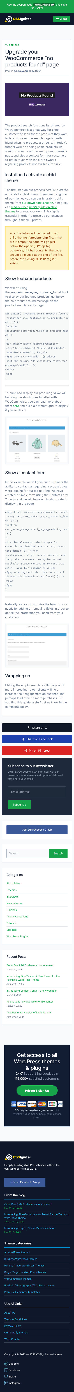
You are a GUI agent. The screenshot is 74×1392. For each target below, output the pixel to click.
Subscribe (19, 804)
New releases (14, 903)
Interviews (12, 896)
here (16, 406)
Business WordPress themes (20, 1258)
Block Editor (13, 883)
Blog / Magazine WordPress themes (25, 1272)
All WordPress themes (17, 1252)
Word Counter (12, 1339)
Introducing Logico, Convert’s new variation (31, 990)
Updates (11, 929)
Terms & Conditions (15, 1319)
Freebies (11, 889)
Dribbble (14, 1363)
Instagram (14, 1382)
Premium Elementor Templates (22, 1292)
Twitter (13, 1376)
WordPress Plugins (17, 936)
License (57, 1354)
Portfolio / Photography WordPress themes (29, 1285)
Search (58, 853)
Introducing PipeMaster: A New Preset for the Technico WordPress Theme (33, 978)
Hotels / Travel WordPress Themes (24, 1265)
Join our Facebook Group (37, 829)
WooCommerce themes (17, 1278)
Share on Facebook (39, 739)
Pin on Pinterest (39, 750)
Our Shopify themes (16, 1332)
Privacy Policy (12, 1325)
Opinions (11, 909)
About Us (9, 1312)
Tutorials (12, 45)
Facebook (14, 1370)
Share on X (39, 727)
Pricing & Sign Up (37, 1090)
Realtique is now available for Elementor (29, 1001)
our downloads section (37, 203)
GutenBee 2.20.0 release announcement (30, 965)
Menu (63, 18)
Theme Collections (17, 916)
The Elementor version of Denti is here (28, 1012)
